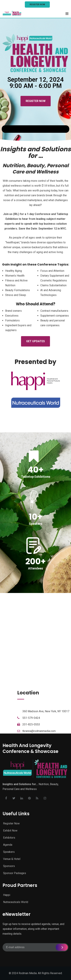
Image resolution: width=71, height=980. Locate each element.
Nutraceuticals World (15, 902)
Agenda (7, 844)
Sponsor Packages (14, 873)
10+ (35, 517)
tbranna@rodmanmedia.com (39, 731)
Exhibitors (9, 837)
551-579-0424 (31, 718)
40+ (36, 469)
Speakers (9, 851)
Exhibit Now (10, 830)
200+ (35, 561)
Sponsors (9, 866)
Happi (6, 895)
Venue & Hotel (11, 859)
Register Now (37, 4)
